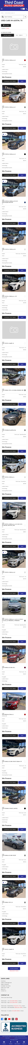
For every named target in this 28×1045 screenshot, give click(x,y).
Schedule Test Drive (10, 81)
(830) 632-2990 (18, 1007)
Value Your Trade (5, 987)
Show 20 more (14, 968)
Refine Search (7, 35)
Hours (19, 1000)
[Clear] (7, 28)
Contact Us (3, 990)
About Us (3, 989)
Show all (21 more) (14, 970)
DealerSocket (12, 1037)
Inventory (3, 981)
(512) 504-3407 (13, 1002)
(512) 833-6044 (13, 1000)
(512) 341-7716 (17, 1005)
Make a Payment (5, 984)
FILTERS (7, 25)
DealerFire (3, 1037)
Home (2, 13)
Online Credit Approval (6, 982)
